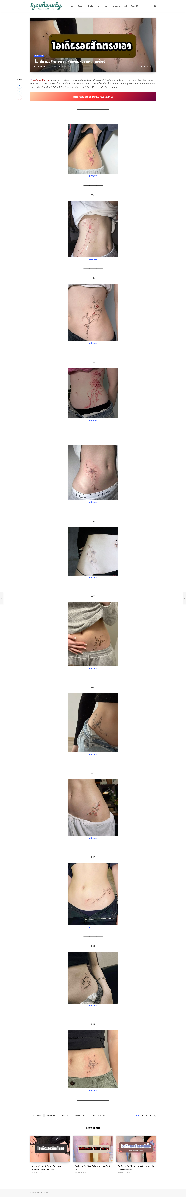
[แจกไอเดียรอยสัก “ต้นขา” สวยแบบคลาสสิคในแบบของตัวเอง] (50, 1149)
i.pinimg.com (93, 176)
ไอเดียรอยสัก (65, 1115)
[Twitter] (144, 66)
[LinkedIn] (147, 66)
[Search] (155, 6)
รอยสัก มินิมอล (37, 1115)
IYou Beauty (41, 67)
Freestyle (39, 56)
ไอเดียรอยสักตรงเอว (98, 1115)
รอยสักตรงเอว (51, 1115)
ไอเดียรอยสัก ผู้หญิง (80, 1115)
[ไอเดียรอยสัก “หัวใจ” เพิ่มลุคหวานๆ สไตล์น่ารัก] (93, 1149)
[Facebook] (141, 66)
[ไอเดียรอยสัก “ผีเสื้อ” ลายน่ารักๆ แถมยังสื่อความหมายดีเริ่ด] (136, 1149)
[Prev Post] (1, 598)
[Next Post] (184, 598)
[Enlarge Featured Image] (93, 45)
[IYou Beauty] (46, 6)
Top (154, 1193)
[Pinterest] (151, 66)
